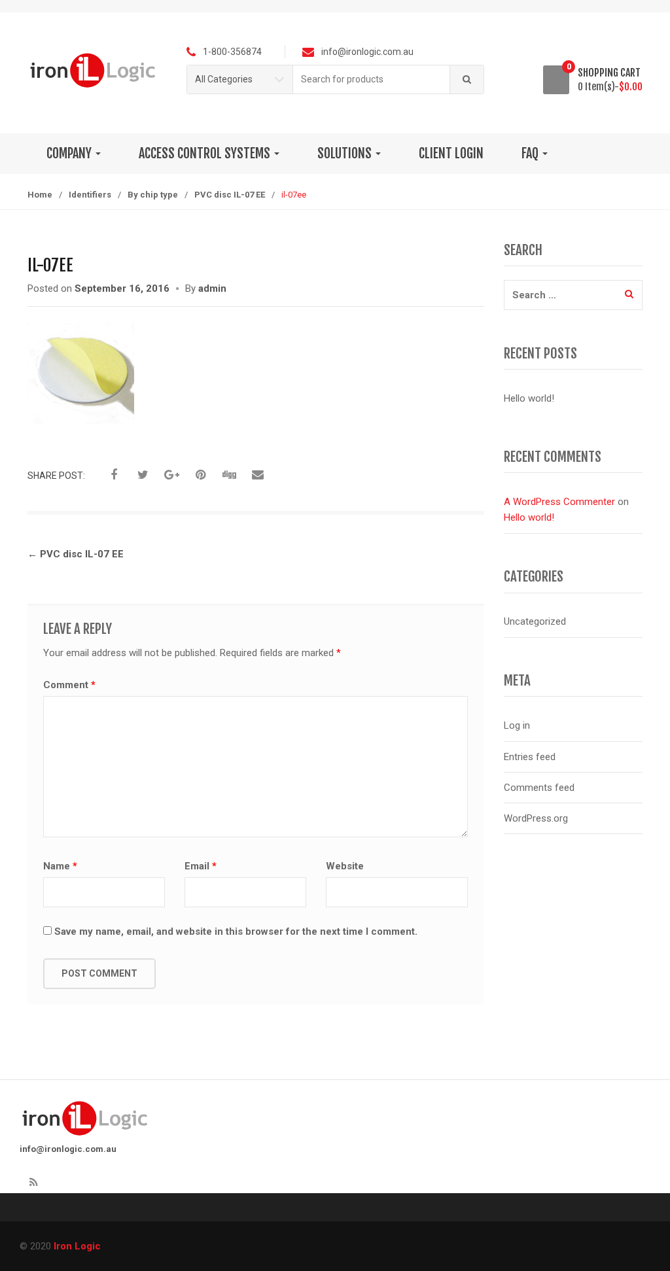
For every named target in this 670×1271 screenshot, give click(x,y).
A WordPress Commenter (559, 502)
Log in (517, 725)
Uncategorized (535, 621)
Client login (451, 153)
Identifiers (90, 195)
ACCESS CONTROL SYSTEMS (206, 153)
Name (60, 866)
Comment (69, 685)
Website (345, 866)
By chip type (153, 195)
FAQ (531, 153)
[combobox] (371, 79)
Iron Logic (77, 1246)
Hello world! (529, 398)
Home (39, 195)
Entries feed (529, 757)
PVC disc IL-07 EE (229, 195)
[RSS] (33, 1182)
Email (201, 866)
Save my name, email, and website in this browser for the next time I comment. (235, 931)
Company (70, 153)
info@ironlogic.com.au (68, 1149)
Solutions (345, 153)
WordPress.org (536, 818)
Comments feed (539, 787)
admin (212, 288)
